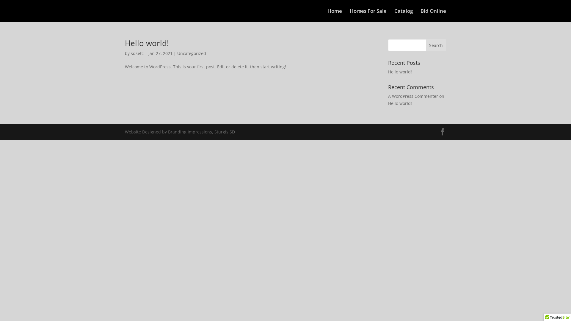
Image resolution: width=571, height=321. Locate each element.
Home (334, 11)
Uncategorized (191, 53)
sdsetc (137, 53)
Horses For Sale (368, 11)
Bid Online (433, 11)
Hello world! (147, 43)
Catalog (403, 11)
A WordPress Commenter (413, 96)
